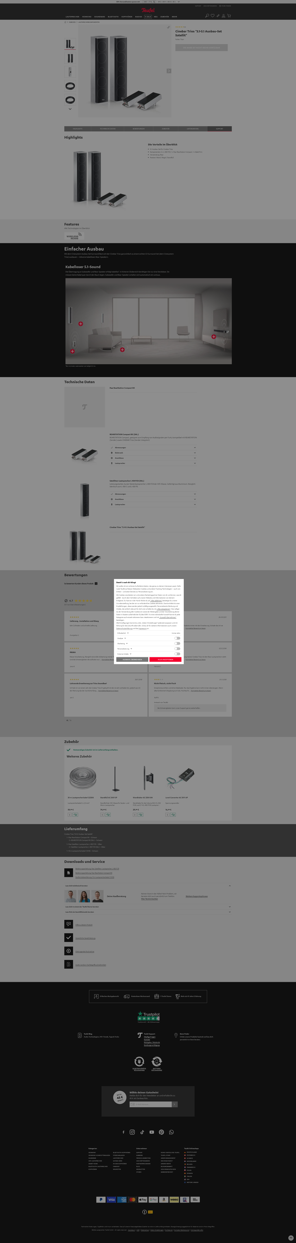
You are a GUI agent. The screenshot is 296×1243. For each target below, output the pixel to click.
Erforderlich (121, 633)
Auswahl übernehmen (132, 659)
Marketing (121, 643)
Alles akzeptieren (165, 659)
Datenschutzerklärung (124, 628)
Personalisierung (123, 649)
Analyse (120, 638)
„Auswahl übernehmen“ (167, 617)
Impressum (143, 628)
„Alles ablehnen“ (156, 600)
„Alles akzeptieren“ (163, 609)
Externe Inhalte (123, 654)
